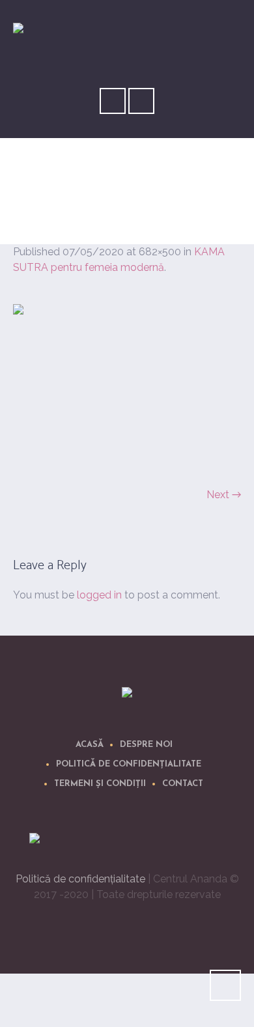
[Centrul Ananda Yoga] (127, 695)
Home (92, 204)
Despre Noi (146, 744)
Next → (223, 494)
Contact (182, 784)
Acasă (90, 744)
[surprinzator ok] (127, 387)
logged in (99, 595)
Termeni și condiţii (100, 784)
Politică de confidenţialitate (128, 764)
